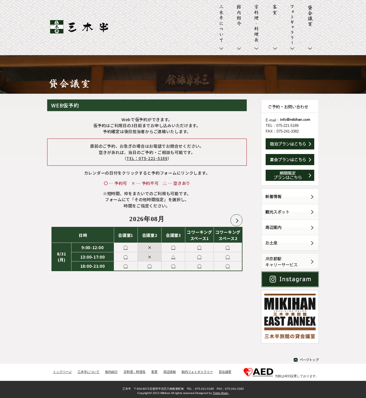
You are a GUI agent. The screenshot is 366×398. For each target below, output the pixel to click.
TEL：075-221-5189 (146, 158)
